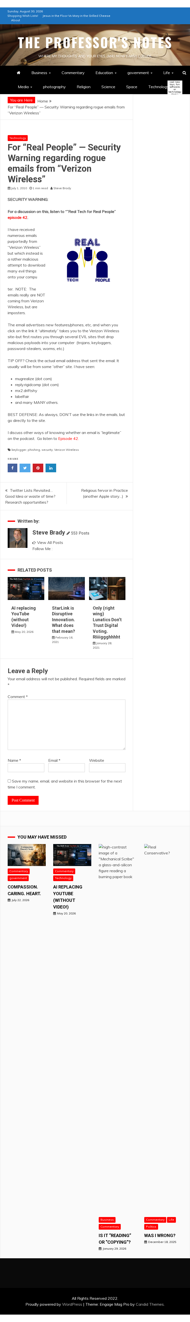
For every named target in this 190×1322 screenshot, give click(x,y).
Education (104, 72)
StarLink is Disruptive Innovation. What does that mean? (63, 619)
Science (108, 86)
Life (166, 72)
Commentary (73, 72)
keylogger (19, 450)
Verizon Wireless (66, 450)
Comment (18, 696)
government (138, 72)
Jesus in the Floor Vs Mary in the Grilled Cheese (76, 16)
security (47, 450)
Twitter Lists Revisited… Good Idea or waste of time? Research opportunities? (30, 496)
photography (54, 86)
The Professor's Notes (95, 42)
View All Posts (50, 542)
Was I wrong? (159, 1235)
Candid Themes (150, 1304)
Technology (162, 87)
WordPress (72, 1304)
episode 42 (17, 217)
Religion (84, 86)
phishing (34, 450)
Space (131, 86)
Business (39, 72)
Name (14, 760)
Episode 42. (68, 438)
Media (23, 86)
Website (96, 760)
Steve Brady (48, 532)
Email (54, 760)
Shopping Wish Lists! (22, 16)
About (15, 20)
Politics (151, 1226)
